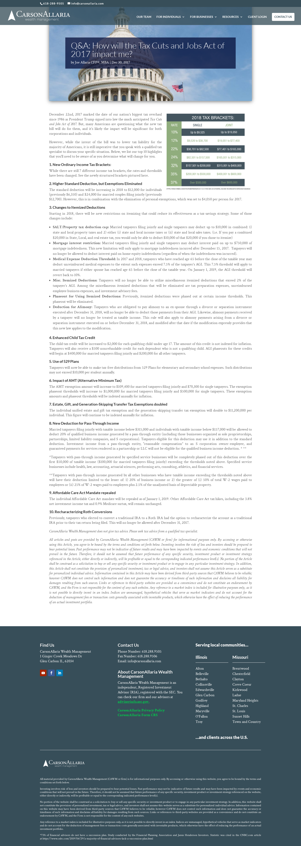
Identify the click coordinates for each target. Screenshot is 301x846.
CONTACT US (283, 16)
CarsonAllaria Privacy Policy (141, 710)
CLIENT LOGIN (257, 16)
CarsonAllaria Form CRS (137, 715)
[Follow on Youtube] (43, 673)
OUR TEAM (144, 16)
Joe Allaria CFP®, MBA (92, 62)
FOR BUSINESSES (201, 16)
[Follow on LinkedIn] (59, 673)
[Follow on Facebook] (51, 673)
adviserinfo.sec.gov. (133, 701)
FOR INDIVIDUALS (168, 16)
